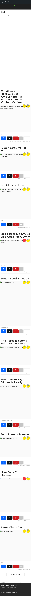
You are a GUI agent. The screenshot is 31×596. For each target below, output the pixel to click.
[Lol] (24, 106)
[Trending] (24, 240)
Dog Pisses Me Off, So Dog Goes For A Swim (15, 235)
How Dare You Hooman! (10, 474)
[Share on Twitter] (9, 138)
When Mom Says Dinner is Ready (12, 381)
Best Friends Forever (15, 434)
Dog (5, 265)
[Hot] (24, 478)
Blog (2, 585)
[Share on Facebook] (3, 138)
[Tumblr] (11, 590)
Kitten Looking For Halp (13, 149)
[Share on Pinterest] (16, 138)
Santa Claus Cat (11, 527)
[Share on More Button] (21, 138)
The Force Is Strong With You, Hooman (14, 342)
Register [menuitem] (7, 2)
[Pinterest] (8, 590)
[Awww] (28, 154)
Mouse (6, 459)
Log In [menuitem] (2, 2)
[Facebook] (1, 590)
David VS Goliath (12, 185)
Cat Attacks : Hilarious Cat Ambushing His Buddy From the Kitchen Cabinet (12, 96)
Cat (2, 134)
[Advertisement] (15, 36)
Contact (14, 585)
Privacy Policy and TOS (8, 587)
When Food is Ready (15, 278)
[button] (2, 6)
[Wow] (28, 106)
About (8, 585)
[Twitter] (5, 590)
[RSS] (15, 590)
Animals (3, 327)
